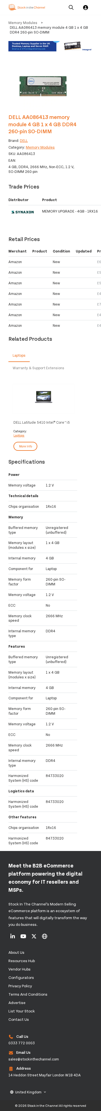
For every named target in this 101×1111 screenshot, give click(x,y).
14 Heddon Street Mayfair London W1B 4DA (44, 1075)
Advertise (17, 1002)
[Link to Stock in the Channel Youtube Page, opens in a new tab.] (23, 938)
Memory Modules (22, 22)
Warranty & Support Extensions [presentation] (38, 368)
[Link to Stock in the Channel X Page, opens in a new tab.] (34, 938)
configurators (21, 977)
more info (25, 446)
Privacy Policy (20, 985)
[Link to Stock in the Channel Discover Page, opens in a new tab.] (44, 938)
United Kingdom (28, 1092)
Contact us (18, 1019)
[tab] (19, 355)
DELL (24, 140)
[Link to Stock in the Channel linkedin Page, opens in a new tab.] (13, 938)
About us (16, 952)
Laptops (18, 435)
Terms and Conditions (27, 994)
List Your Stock (21, 1011)
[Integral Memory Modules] (50, 47)
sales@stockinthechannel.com (33, 1059)
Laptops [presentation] (19, 355)
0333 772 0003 (21, 1043)
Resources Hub (21, 960)
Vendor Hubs (19, 969)
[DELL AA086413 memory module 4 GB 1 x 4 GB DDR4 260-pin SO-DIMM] (42, 85)
